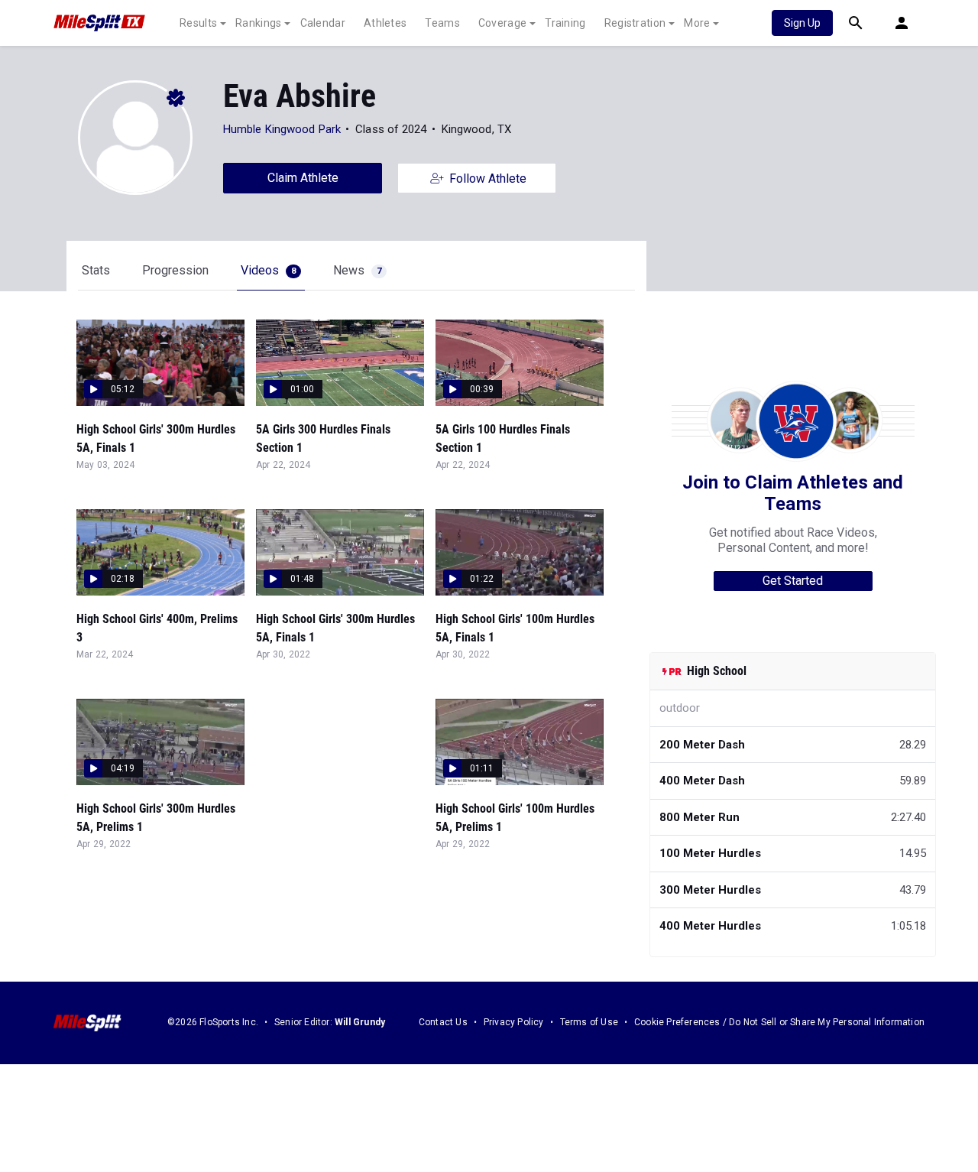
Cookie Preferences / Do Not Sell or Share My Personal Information (779, 1022)
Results (198, 23)
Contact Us (443, 1022)
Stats (96, 270)
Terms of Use (589, 1022)
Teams (442, 23)
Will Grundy (360, 1022)
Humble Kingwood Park (282, 129)
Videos (268, 270)
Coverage (502, 23)
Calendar (322, 23)
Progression (175, 270)
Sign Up (802, 23)
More (697, 23)
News (357, 270)
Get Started (793, 580)
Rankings (258, 23)
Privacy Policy (514, 1022)
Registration (635, 23)
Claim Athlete (302, 177)
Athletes (385, 23)
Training (565, 23)
